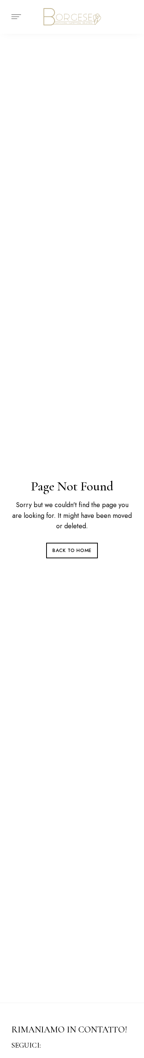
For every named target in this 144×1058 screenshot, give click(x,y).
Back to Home (72, 550)
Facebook (50, 1046)
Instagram (63, 1046)
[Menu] (14, 16)
